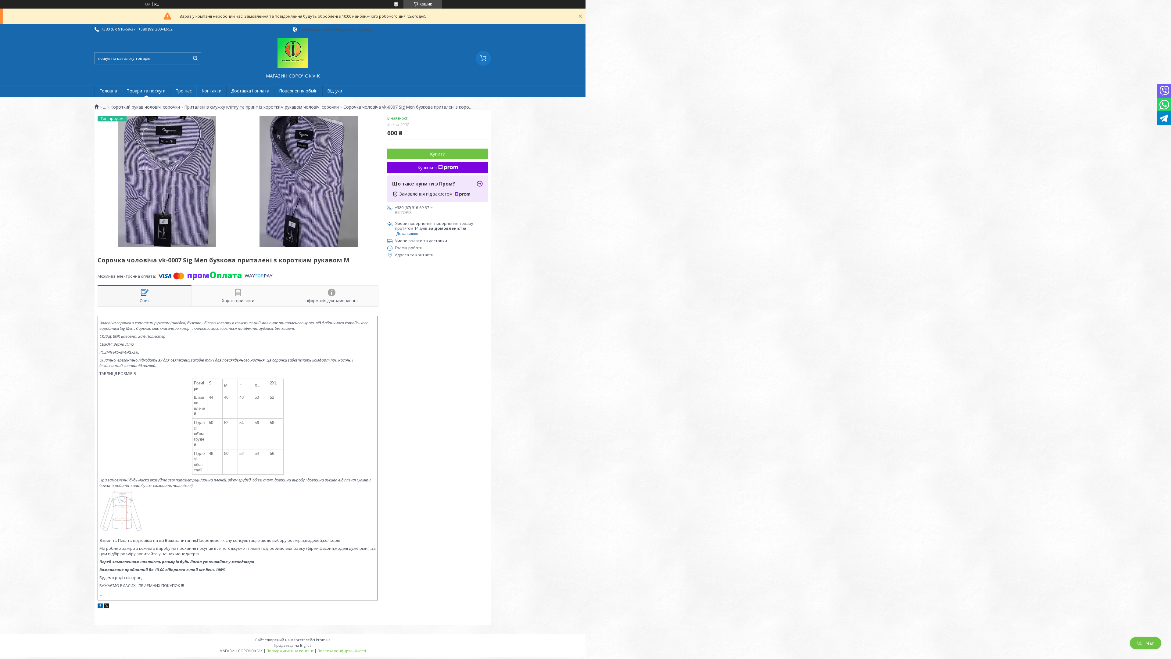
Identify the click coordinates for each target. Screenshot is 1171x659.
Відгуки (334, 91)
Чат (1150, 643)
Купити (438, 154)
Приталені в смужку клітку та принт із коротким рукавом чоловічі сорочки (261, 107)
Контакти (211, 91)
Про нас (183, 91)
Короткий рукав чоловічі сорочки (145, 107)
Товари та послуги (146, 91)
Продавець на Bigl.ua (293, 645)
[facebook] (100, 607)
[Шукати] (195, 58)
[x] (106, 607)
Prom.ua (323, 640)
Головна (108, 91)
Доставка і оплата (250, 91)
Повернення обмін (298, 91)
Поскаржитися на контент (290, 651)
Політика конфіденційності (341, 651)
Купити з (427, 167)
